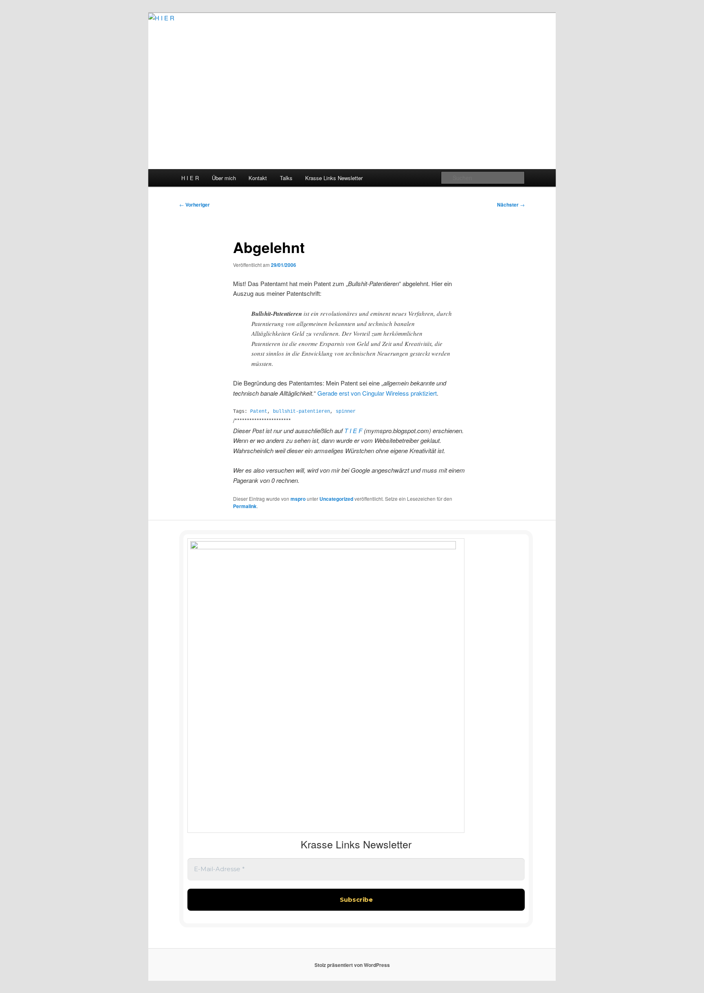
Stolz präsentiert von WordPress (352, 965)
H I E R (190, 178)
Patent (258, 411)
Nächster (511, 204)
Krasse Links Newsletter (334, 178)
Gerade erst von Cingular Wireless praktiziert (377, 393)
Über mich (224, 178)
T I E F (354, 430)
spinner (346, 411)
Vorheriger (194, 204)
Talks (286, 178)
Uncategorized (336, 498)
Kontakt (258, 178)
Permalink (245, 506)
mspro (298, 498)
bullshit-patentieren (301, 411)
